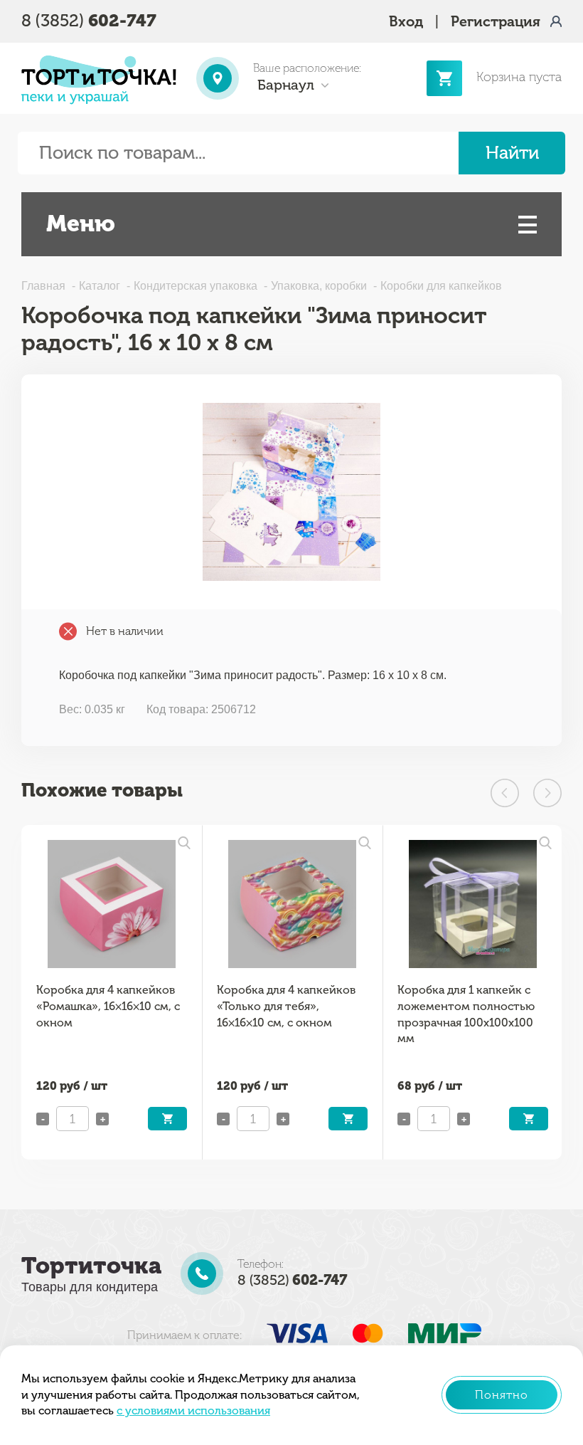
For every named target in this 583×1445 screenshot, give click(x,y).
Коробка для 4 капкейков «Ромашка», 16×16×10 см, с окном (108, 1006)
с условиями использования (193, 1410)
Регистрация (495, 21)
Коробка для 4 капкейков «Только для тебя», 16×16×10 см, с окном (286, 1006)
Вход (406, 21)
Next (547, 793)
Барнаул (285, 85)
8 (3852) (88, 20)
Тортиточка (91, 1265)
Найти (512, 153)
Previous (505, 793)
